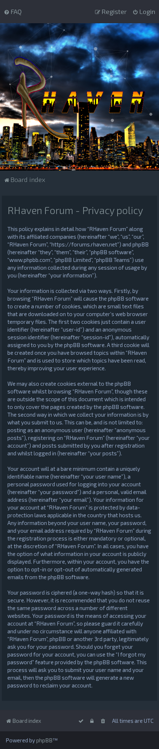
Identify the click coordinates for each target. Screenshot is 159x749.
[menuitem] (13, 11)
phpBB (44, 740)
